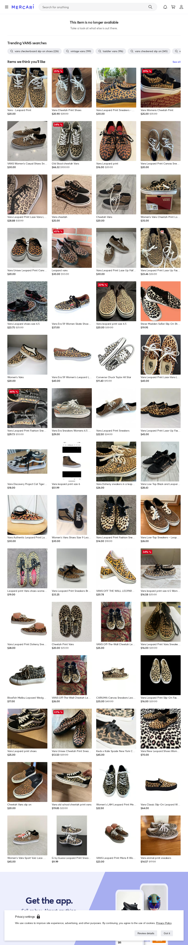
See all (177, 61)
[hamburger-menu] (6, 7)
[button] (165, 7)
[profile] (181, 7)
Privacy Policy (164, 923)
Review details (145, 933)
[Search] (150, 7)
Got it (166, 933)
